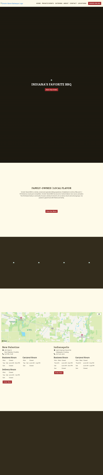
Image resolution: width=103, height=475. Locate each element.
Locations (82, 3)
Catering (58, 3)
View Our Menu (51, 211)
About (66, 3)
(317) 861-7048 (8, 354)
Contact (73, 3)
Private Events (48, 3)
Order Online (94, 3)
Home (38, 3)
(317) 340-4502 (60, 354)
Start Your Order (51, 90)
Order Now (7, 382)
